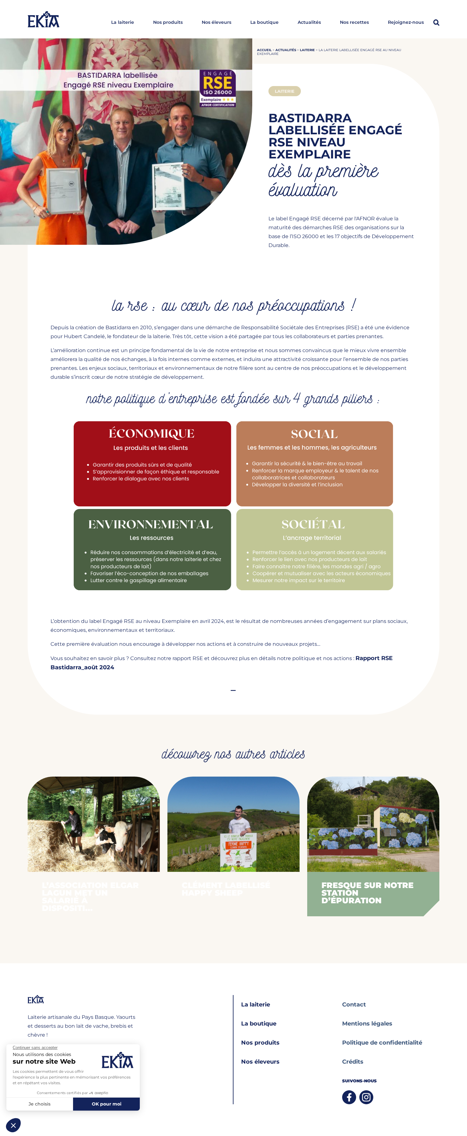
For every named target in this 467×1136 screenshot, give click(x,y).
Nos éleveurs (216, 22)
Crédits (352, 1061)
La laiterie (122, 22)
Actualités (309, 22)
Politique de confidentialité (382, 1042)
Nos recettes (354, 22)
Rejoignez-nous (406, 22)
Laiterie (307, 50)
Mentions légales (367, 1023)
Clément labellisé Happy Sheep (226, 889)
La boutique (264, 22)
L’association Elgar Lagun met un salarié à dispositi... (90, 896)
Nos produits (168, 22)
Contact (354, 1004)
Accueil (264, 50)
